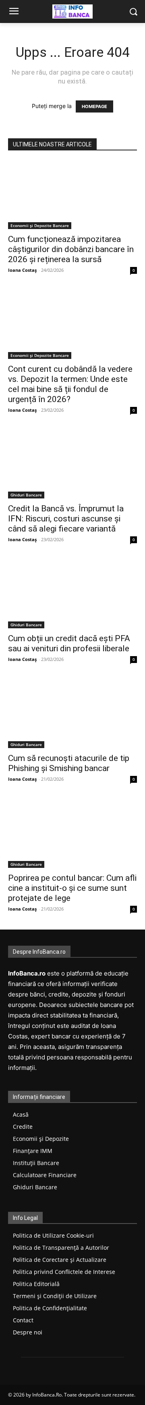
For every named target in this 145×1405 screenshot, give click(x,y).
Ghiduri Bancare (26, 495)
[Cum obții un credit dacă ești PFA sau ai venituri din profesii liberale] (72, 594)
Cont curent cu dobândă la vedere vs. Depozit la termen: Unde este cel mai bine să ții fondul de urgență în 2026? (70, 384)
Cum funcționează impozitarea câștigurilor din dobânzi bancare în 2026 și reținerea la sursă (71, 249)
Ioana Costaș (22, 270)
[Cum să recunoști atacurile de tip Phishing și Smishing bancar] (72, 714)
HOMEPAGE (94, 106)
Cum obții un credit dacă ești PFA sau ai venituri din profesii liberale (69, 643)
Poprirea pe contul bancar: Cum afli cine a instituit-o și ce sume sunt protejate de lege (72, 888)
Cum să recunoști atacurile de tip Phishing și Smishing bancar (68, 763)
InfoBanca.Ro (47, 1394)
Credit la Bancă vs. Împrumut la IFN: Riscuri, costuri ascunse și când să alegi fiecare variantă (66, 519)
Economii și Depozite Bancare (39, 225)
